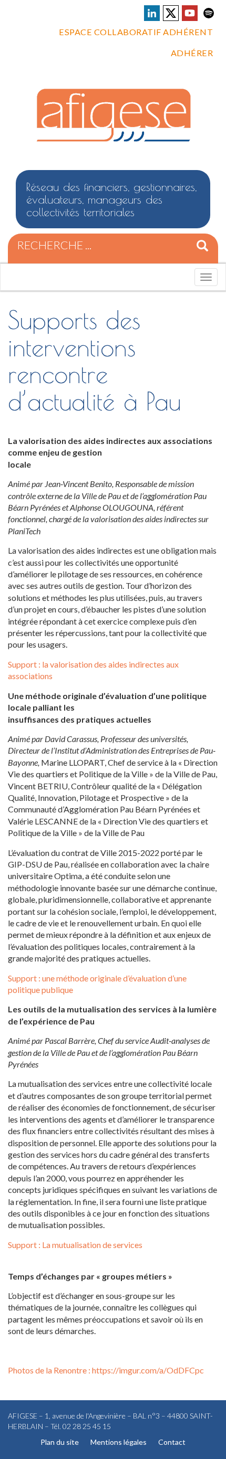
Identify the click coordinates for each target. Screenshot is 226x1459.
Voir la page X (171, 13)
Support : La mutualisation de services (75, 1245)
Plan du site (59, 1441)
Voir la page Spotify (209, 13)
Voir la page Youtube (190, 13)
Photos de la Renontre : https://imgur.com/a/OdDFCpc (106, 1370)
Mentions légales (118, 1441)
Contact (172, 1441)
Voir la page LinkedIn (152, 13)
